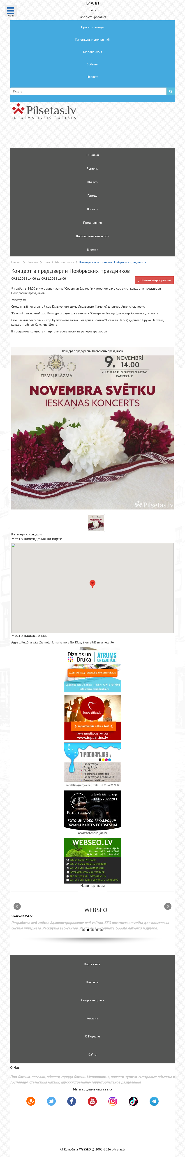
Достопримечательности (92, 236)
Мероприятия (92, 52)
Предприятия (92, 223)
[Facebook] (71, 1102)
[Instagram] (112, 1101)
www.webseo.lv (21, 916)
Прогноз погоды (92, 27)
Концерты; (36, 534)
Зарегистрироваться (92, 17)
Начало (16, 262)
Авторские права (92, 1000)
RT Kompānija (69, 1149)
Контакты (92, 982)
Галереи (92, 250)
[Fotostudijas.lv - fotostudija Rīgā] (92, 813)
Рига (47, 262)
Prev (17, 906)
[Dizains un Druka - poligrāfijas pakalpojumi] (92, 669)
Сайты (92, 1054)
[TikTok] (133, 1101)
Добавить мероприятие (154, 280)
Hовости (92, 77)
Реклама (92, 1018)
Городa (92, 196)
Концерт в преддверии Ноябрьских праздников (112, 262)
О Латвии (92, 155)
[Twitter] (51, 1102)
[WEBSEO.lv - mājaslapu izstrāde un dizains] (92, 861)
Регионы (92, 168)
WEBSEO (85, 1149)
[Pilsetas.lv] (92, 111)
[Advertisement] (79, 135)
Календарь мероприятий (92, 39)
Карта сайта (92, 964)
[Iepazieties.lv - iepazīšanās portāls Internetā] (92, 717)
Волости (92, 209)
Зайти (92, 10)
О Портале (92, 1036)
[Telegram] (154, 1101)
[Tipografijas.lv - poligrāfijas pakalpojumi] (92, 765)
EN (97, 3)
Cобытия (92, 64)
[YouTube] (92, 1101)
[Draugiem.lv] (30, 1102)
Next (167, 906)
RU (92, 3)
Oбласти (92, 182)
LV (88, 3)
